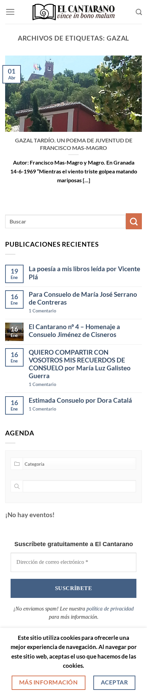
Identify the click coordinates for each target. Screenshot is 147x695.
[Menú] (10, 11)
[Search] (139, 12)
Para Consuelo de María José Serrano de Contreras (83, 298)
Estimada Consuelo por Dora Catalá (80, 400)
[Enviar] (134, 221)
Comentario (42, 310)
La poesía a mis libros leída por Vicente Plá (84, 272)
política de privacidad (110, 609)
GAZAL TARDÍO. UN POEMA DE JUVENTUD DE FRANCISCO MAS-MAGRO (73, 144)
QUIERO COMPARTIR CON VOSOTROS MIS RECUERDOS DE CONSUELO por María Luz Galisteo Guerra (80, 364)
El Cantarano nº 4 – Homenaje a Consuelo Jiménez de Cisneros (74, 330)
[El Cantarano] (74, 12)
